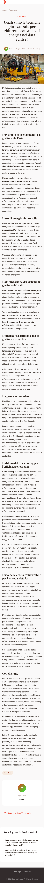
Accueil (4, 10)
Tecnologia (13, 10)
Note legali (17, 872)
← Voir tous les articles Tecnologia (16, 813)
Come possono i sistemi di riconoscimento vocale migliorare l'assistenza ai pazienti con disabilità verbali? (21, 842)
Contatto (27, 872)
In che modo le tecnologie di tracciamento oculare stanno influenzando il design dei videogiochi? (21, 852)
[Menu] (39, 2)
